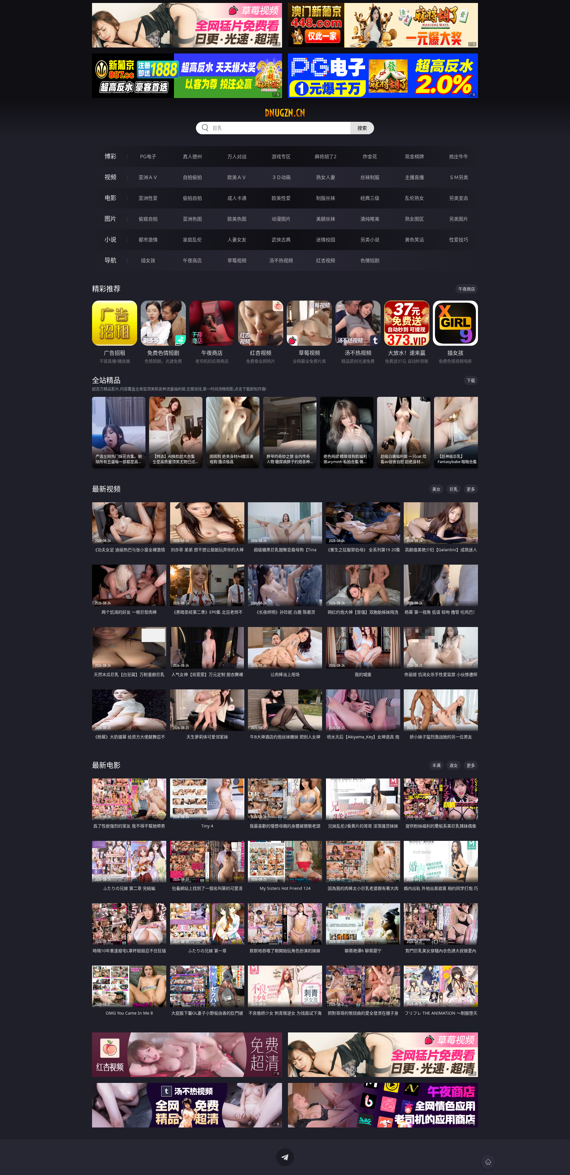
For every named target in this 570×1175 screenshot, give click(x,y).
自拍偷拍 (192, 177)
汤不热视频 (281, 260)
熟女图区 (414, 219)
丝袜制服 (369, 177)
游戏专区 (281, 156)
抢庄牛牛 (458, 156)
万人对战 (236, 156)
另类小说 (369, 239)
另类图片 (458, 219)
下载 (471, 380)
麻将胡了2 (325, 156)
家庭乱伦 (192, 239)
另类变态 (458, 198)
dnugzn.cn (285, 113)
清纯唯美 (369, 219)
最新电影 (106, 765)
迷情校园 (325, 239)
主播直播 (414, 177)
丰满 (436, 765)
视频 (110, 177)
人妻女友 (236, 239)
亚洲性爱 (148, 198)
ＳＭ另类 (458, 177)
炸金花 (370, 156)
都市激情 (148, 239)
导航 (110, 260)
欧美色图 (236, 219)
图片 (110, 219)
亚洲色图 (192, 219)
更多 (471, 489)
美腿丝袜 (325, 219)
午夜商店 (192, 260)
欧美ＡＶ (236, 177)
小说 (110, 240)
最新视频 (106, 489)
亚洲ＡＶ (148, 177)
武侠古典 (281, 239)
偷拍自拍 (192, 198)
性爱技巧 (458, 239)
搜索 (362, 128)
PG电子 (148, 156)
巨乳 (453, 489)
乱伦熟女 (414, 198)
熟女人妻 (325, 177)
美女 (436, 489)
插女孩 (148, 260)
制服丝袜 (325, 198)
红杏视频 (325, 260)
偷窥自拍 (148, 219)
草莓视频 (236, 260)
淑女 (453, 765)
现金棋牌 (414, 156)
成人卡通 (236, 198)
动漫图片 (281, 219)
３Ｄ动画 (281, 177)
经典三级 (369, 198)
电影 (110, 198)
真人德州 (192, 156)
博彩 (110, 156)
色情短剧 (369, 260)
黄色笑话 (414, 239)
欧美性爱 (281, 198)
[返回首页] (488, 1162)
